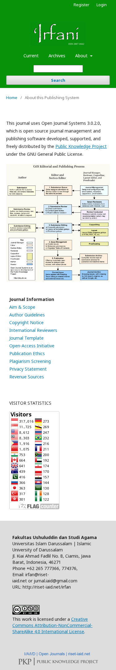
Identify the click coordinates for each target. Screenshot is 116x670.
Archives (57, 56)
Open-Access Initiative (31, 346)
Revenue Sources (26, 377)
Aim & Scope (22, 307)
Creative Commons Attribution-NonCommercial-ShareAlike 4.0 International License (52, 625)
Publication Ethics (27, 353)
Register (81, 4)
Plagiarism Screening (30, 361)
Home (11, 97)
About (82, 56)
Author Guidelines (27, 315)
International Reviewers (33, 330)
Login (102, 4)
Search (58, 80)
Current (31, 56)
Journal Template (26, 338)
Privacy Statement (28, 369)
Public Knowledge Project (81, 146)
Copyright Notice (26, 322)
